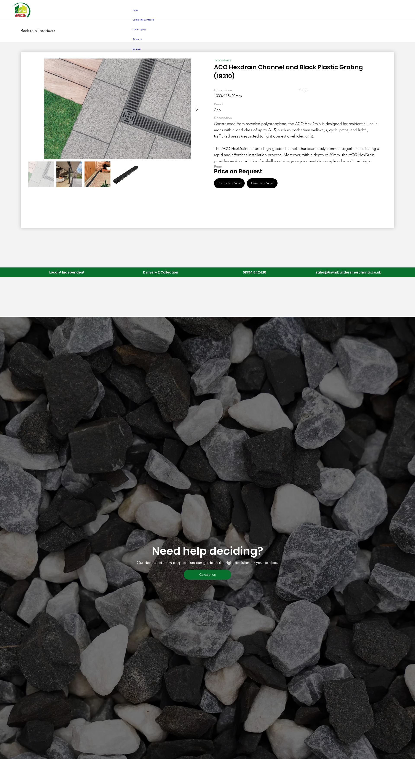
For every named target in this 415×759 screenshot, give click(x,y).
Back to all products (38, 30)
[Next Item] (197, 108)
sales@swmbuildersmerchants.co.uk (348, 272)
